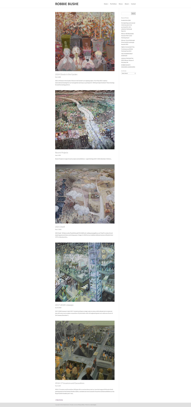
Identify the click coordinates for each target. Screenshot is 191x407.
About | (127, 4)
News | (121, 4)
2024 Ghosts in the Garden (66, 74)
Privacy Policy (81, 404)
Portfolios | (113, 4)
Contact (133, 4)
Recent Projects (61, 152)
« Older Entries (59, 400)
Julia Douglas (93, 404)
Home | (106, 4)
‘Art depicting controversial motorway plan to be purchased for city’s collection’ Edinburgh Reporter (128, 27)
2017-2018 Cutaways (64, 305)
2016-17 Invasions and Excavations (69, 383)
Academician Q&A (126, 20)
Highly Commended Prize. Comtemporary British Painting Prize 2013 (128, 49)
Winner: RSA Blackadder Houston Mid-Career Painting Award (127, 35)
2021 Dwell (60, 227)
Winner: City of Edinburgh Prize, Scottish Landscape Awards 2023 (128, 42)
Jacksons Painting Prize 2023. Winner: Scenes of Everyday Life (127, 60)
